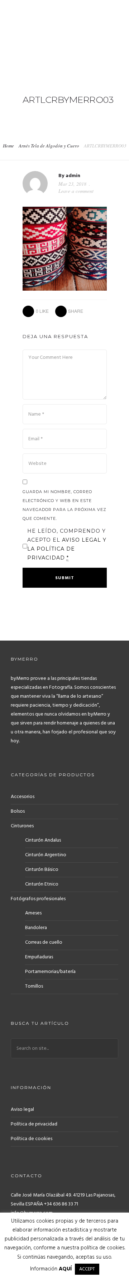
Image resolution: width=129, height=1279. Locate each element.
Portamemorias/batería (50, 972)
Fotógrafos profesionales (38, 899)
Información (51, 1269)
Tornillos (34, 986)
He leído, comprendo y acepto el (66, 544)
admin (73, 176)
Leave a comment (76, 190)
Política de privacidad (34, 1124)
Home (8, 145)
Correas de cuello (43, 942)
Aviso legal (22, 1109)
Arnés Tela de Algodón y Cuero (49, 145)
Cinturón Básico (41, 870)
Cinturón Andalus (43, 840)
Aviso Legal (82, 540)
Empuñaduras (39, 957)
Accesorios (22, 797)
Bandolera (36, 928)
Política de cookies (31, 1139)
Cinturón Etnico (41, 884)
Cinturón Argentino (45, 855)
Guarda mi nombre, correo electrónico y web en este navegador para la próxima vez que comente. (64, 505)
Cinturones (22, 826)
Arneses (33, 913)
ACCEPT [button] (87, 1269)
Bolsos (18, 811)
